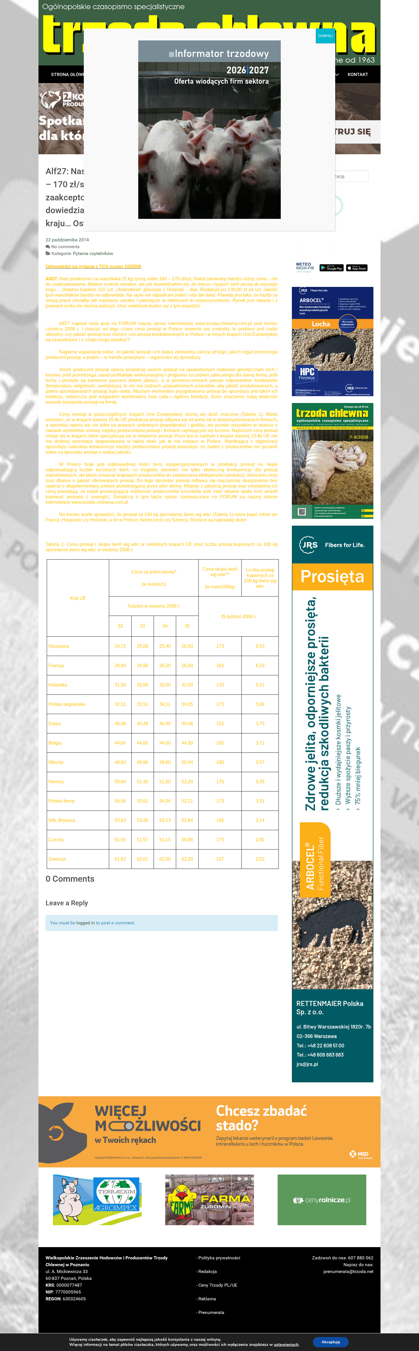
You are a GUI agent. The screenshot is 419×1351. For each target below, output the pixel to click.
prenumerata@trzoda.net (348, 1271)
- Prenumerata (210, 1312)
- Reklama (206, 1298)
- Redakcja (206, 1271)
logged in (85, 923)
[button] (332, 341)
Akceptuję (331, 1342)
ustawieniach (286, 1344)
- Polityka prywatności (218, 1257)
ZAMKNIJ (325, 36)
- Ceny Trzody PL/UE (216, 1285)
